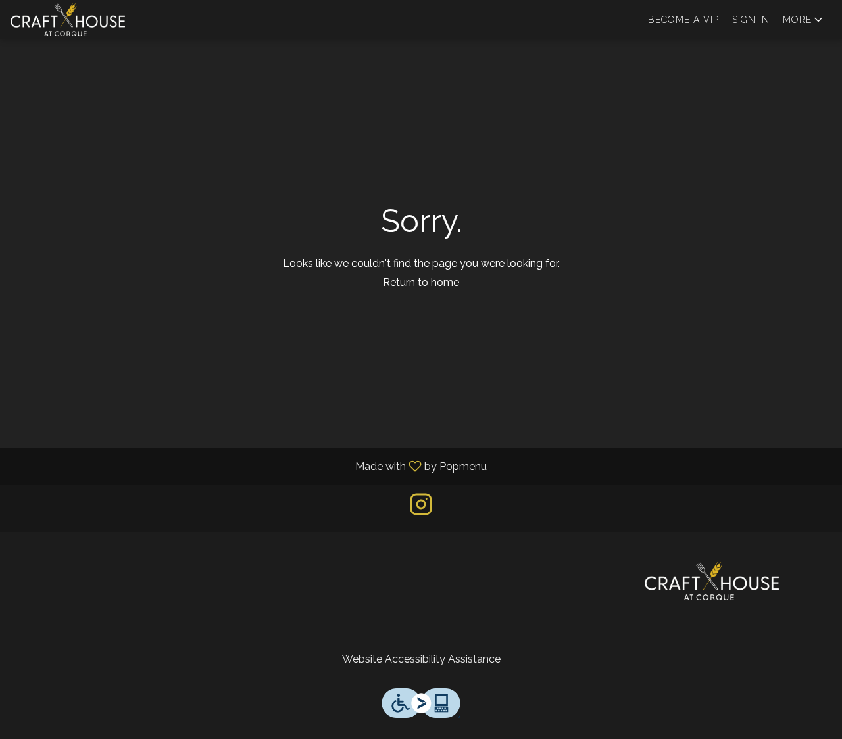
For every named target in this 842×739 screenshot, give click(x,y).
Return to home (421, 282)
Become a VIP (683, 19)
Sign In (751, 19)
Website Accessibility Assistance (421, 659)
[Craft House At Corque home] (70, 19)
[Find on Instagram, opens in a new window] (421, 508)
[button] (803, 20)
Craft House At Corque (712, 581)
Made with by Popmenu (248, 466)
